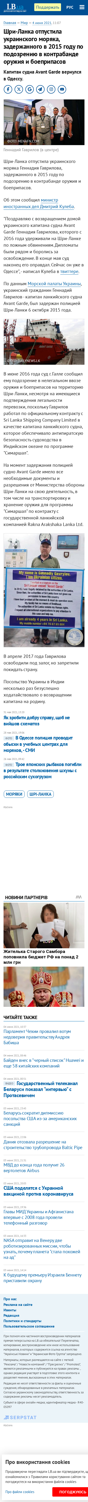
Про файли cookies (19, 1492)
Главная (10, 22)
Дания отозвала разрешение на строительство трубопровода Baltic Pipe (43, 1144)
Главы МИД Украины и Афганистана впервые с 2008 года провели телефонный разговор (39, 1217)
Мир (24, 22)
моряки (14, 794)
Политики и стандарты (22, 1320)
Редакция (11, 1315)
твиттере (69, 271)
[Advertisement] (44, 844)
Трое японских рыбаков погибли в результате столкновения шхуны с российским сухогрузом (42, 770)
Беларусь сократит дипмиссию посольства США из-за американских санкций (40, 1118)
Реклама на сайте (18, 1304)
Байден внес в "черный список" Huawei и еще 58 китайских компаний (44, 1063)
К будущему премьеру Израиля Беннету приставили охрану (42, 1278)
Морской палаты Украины (54, 284)
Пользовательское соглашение (29, 1326)
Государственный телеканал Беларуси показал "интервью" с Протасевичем (41, 1089)
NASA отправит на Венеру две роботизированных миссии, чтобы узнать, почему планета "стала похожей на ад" (42, 1248)
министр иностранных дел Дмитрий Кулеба (39, 203)
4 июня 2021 (41, 23)
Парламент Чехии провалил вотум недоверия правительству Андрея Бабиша (37, 1037)
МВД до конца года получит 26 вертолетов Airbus (34, 1168)
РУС (69, 7)
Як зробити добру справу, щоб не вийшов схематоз (37, 720)
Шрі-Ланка (40, 794)
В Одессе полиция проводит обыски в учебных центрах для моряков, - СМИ (38, 744)
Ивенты (10, 1310)
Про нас (10, 1298)
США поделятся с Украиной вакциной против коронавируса (38, 1191)
